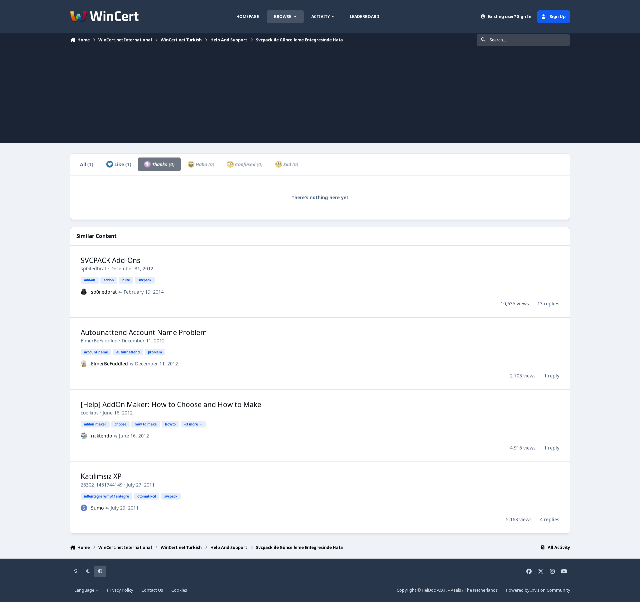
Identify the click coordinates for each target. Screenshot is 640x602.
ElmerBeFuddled (99, 340)
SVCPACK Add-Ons (110, 260)
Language (84, 590)
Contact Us (152, 590)
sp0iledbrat (93, 268)
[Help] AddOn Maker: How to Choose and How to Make (171, 404)
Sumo (97, 508)
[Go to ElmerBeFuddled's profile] (84, 363)
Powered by (538, 590)
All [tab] (86, 164)
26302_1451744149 (102, 485)
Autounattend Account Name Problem (144, 332)
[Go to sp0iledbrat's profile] (84, 291)
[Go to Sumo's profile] (84, 508)
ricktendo (101, 435)
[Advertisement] (320, 96)
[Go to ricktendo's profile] (84, 435)
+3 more (191, 424)
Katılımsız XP (101, 476)
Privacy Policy (120, 590)
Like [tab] (122, 164)
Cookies (179, 590)
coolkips (90, 412)
